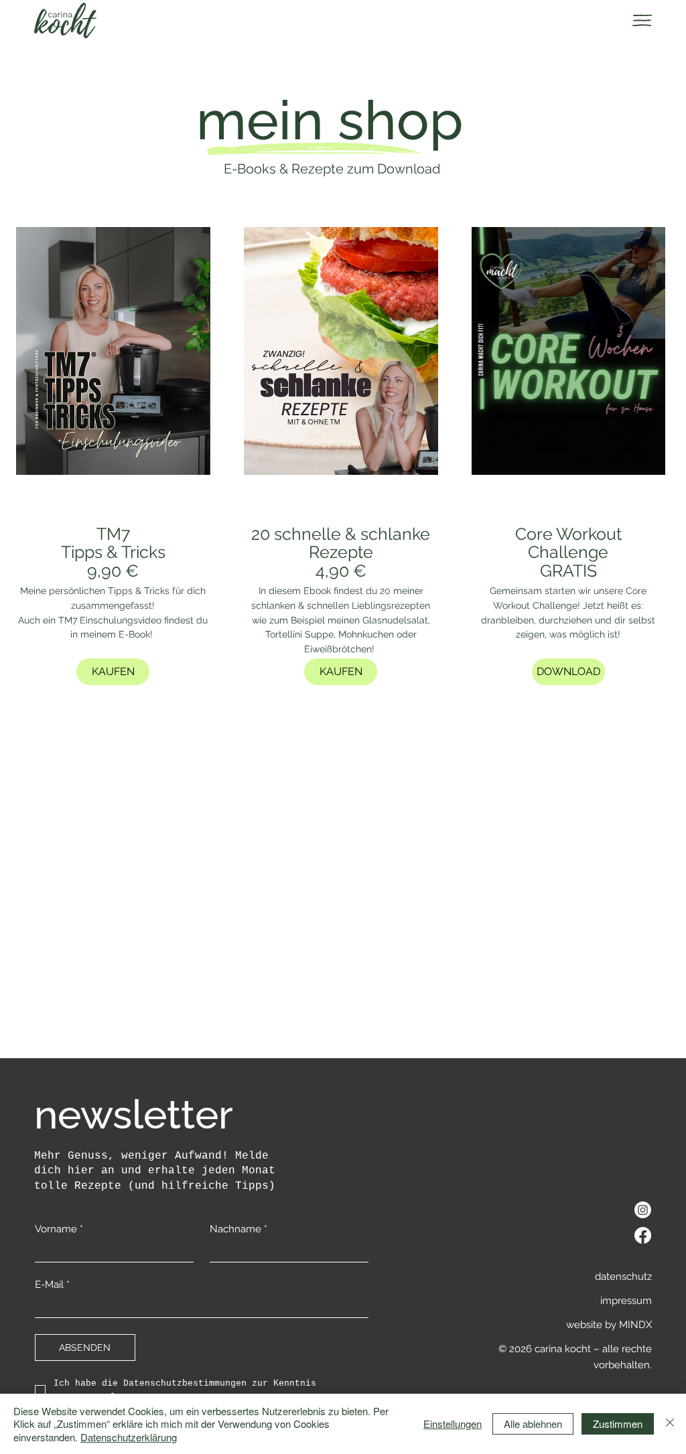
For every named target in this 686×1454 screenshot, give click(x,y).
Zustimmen (617, 1423)
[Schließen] (670, 1424)
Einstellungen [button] (452, 1423)
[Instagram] (642, 1210)
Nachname (238, 1229)
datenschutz (623, 1276)
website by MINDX (609, 1325)
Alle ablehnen (533, 1423)
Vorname (59, 1229)
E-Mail (52, 1285)
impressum (626, 1301)
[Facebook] (642, 1235)
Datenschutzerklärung (128, 1437)
